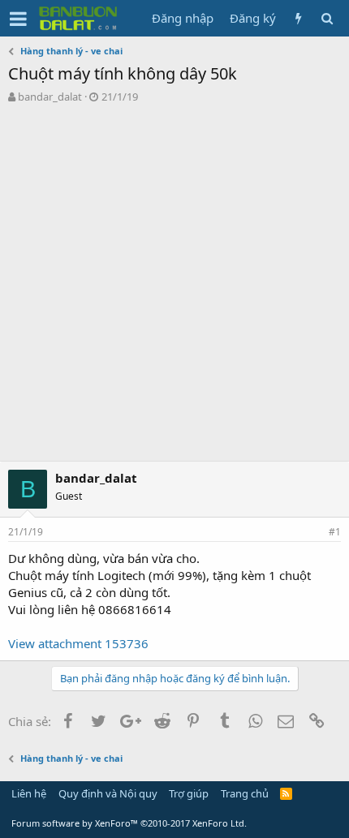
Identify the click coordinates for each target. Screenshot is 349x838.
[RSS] (286, 793)
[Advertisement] (174, 286)
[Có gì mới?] (298, 18)
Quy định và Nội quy (107, 793)
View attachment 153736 (78, 643)
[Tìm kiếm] (326, 18)
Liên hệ (28, 793)
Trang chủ (245, 793)
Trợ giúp (189, 793)
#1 (335, 532)
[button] (18, 18)
